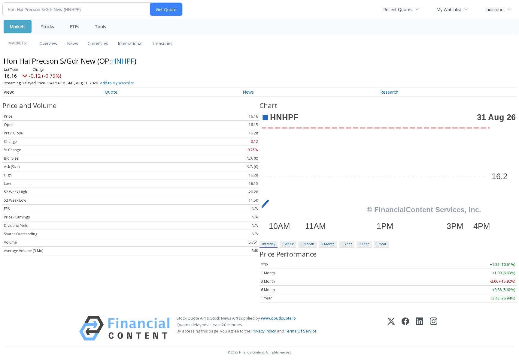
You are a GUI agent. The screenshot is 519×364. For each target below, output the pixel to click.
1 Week (288, 244)
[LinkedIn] (419, 328)
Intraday (268, 244)
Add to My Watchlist (117, 83)
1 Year (347, 244)
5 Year (381, 244)
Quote (111, 92)
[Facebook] (405, 328)
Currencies (98, 43)
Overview (48, 43)
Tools (100, 26)
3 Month (328, 244)
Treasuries (162, 43)
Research (389, 92)
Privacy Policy (263, 331)
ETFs (74, 26)
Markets (18, 26)
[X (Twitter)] (391, 328)
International (130, 43)
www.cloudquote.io (278, 318)
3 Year (364, 244)
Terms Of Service (301, 331)
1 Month (307, 244)
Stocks (47, 26)
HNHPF (122, 61)
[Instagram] (433, 328)
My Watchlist (448, 9)
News (72, 43)
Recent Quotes (397, 9)
